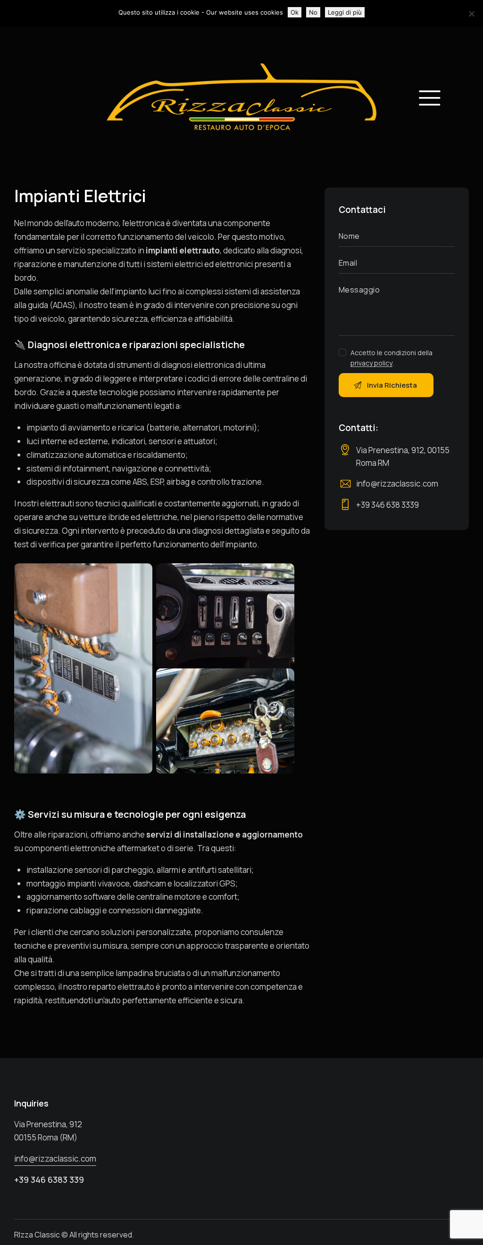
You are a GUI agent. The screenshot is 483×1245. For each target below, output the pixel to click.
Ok (295, 12)
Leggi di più (345, 12)
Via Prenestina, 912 (48, 1124)
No (313, 12)
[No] (471, 13)
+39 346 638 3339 (387, 504)
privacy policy (371, 363)
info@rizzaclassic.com (397, 483)
